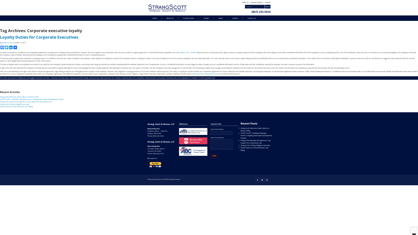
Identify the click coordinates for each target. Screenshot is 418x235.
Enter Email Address (217, 129)
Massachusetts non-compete (110, 78)
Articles (235, 18)
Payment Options (257, 2)
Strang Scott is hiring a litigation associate (14, 104)
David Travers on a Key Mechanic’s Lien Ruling (16, 107)
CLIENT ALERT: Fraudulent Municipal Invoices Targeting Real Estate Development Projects (32, 99)
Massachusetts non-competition (133, 78)
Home (154, 18)
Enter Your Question (217, 138)
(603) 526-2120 (158, 154)
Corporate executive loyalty (78, 78)
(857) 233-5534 (261, 12)
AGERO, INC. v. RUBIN (188, 52)
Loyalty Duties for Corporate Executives (39, 37)
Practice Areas (188, 18)
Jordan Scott (6, 43)
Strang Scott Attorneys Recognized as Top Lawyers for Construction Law (26, 102)
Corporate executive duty (59, 78)
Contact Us (252, 18)
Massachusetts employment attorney (206, 74)
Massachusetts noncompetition (178, 78)
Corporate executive (42, 78)
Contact (268, 2)
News (220, 18)
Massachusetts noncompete (156, 78)
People (206, 18)
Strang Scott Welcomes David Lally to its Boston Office (19, 97)
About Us (245, 2)
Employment (22, 78)
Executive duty (94, 78)
